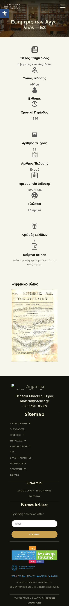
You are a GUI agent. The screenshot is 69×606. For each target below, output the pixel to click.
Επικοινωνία (18, 463)
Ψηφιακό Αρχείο (20, 446)
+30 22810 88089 (34, 406)
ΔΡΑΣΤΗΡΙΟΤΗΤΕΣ (20, 457)
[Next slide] (52, 326)
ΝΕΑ (12, 452)
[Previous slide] (17, 326)
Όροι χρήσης (18, 469)
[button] (4, 13)
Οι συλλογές (17, 429)
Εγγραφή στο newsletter (28, 514)
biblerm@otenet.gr (34, 401)
